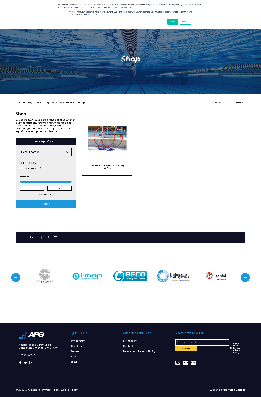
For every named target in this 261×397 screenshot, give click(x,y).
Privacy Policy (50, 389)
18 (48, 237)
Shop (74, 356)
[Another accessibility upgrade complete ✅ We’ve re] (22, 309)
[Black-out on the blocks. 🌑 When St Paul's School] (108, 309)
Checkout (77, 346)
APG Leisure (23, 102)
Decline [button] (185, 21)
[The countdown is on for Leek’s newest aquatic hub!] (239, 309)
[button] (15, 277)
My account (78, 340)
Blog (74, 361)
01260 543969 (27, 355)
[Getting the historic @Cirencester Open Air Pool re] (65, 309)
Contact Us (130, 346)
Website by (227, 389)
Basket (75, 351)
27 (55, 237)
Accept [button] (172, 21)
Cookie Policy (69, 389)
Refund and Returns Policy (139, 351)
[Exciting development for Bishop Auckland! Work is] (152, 309)
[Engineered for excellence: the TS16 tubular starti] (196, 309)
